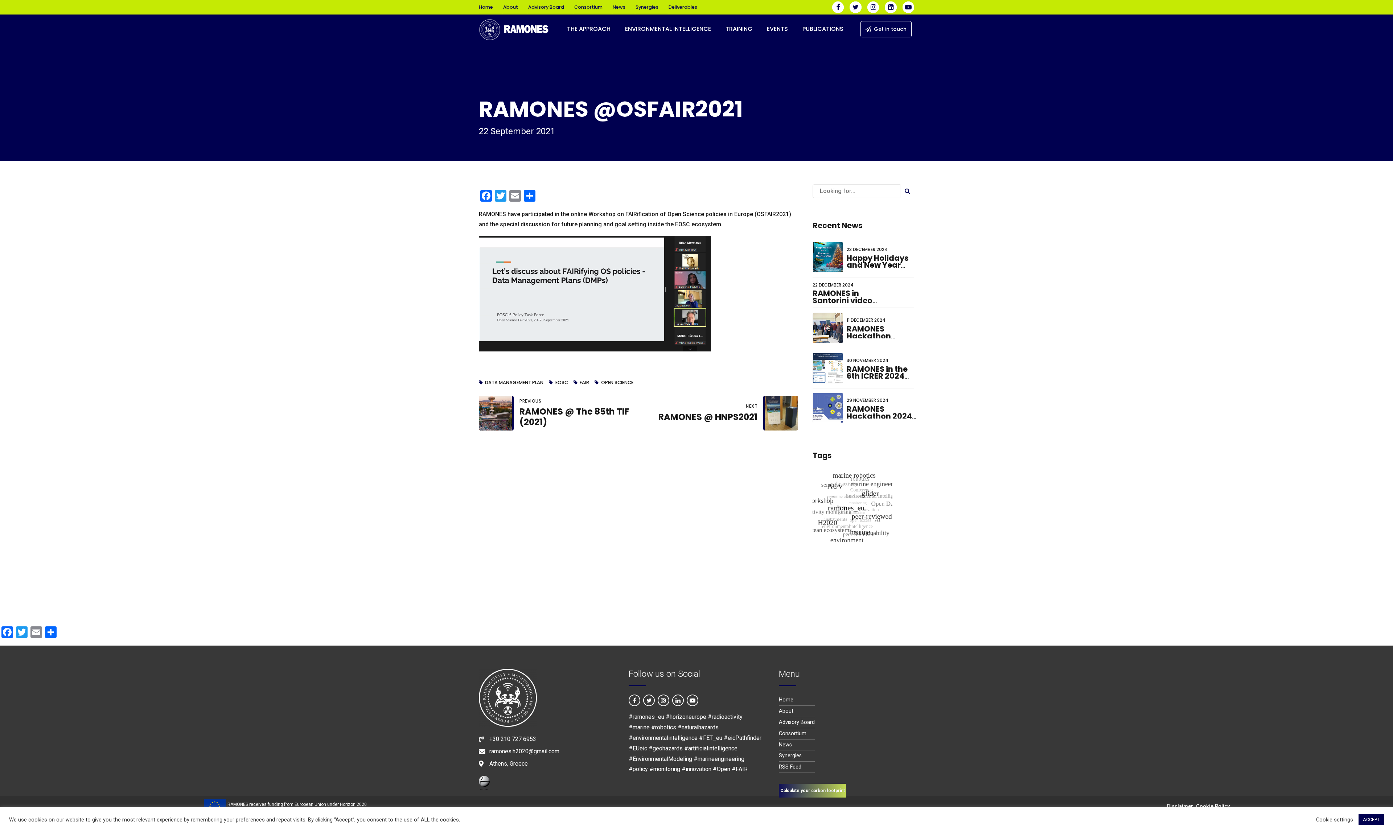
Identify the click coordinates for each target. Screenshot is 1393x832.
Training (739, 29)
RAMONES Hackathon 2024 (879, 412)
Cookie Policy (1213, 806)
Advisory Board (546, 7)
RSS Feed (790, 767)
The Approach (589, 29)
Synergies (647, 7)
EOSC (561, 382)
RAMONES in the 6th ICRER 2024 (877, 373)
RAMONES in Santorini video (842, 297)
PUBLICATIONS (822, 29)
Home (486, 7)
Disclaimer (1180, 806)
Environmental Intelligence (668, 29)
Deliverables (683, 7)
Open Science (617, 382)
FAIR (584, 382)
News (619, 7)
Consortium (588, 7)
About (510, 7)
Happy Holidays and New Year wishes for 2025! (879, 265)
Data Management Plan (514, 382)
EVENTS (777, 29)
